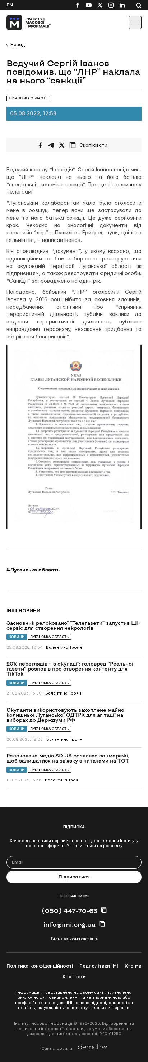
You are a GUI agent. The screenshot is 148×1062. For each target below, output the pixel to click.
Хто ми (133, 966)
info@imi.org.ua (69, 924)
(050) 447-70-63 (69, 910)
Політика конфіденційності (39, 966)
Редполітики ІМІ (98, 966)
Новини (17, 637)
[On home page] (21, 22)
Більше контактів (72, 938)
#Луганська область (33, 569)
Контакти (74, 976)
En (9, 5)
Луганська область (49, 637)
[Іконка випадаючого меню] (135, 22)
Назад (17, 44)
